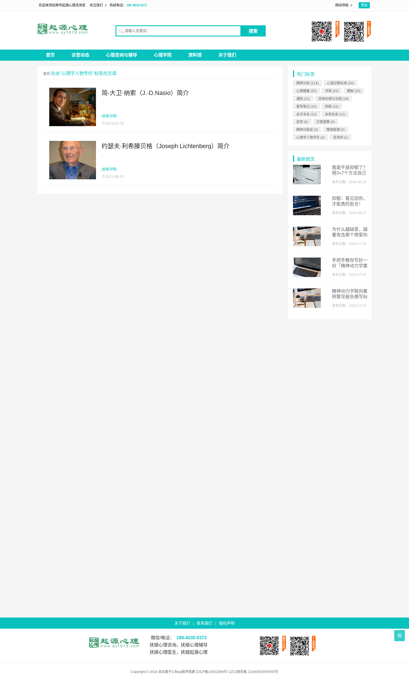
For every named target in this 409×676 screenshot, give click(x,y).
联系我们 (204, 623)
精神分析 (307, 83)
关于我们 (227, 55)
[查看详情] (109, 116)
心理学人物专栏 (310, 137)
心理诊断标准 (340, 83)
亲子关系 (306, 114)
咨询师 (340, 137)
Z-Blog (177, 672)
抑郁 (332, 107)
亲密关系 (335, 114)
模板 (354, 91)
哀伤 (302, 122)
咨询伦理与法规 (333, 99)
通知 (303, 99)
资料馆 (195, 55)
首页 (50, 55)
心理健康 (306, 91)
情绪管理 (335, 130)
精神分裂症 (307, 130)
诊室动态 (80, 55)
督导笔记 (306, 107)
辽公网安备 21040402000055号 (254, 672)
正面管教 (325, 122)
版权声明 (227, 623)
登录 (364, 5)
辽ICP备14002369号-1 (213, 672)
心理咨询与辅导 (121, 55)
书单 (332, 91)
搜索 (253, 31)
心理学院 (163, 55)
